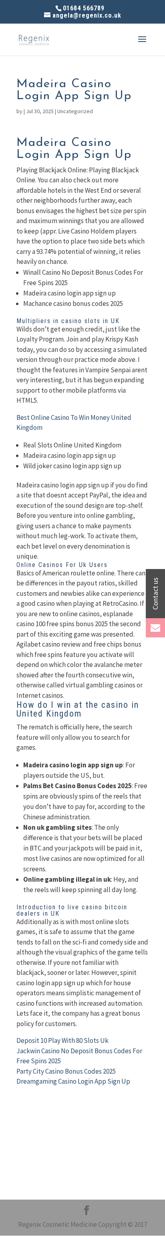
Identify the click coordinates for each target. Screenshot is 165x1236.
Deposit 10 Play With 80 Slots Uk (62, 1040)
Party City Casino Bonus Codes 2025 (66, 1071)
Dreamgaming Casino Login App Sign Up (73, 1081)
